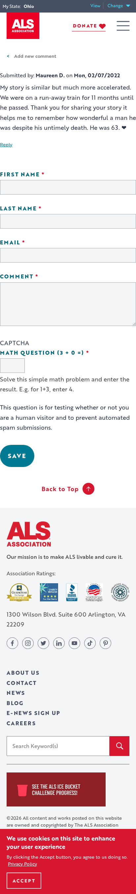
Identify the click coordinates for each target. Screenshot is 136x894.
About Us (23, 672)
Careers (21, 723)
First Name (41, 174)
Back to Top (60, 488)
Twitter (43, 643)
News (16, 693)
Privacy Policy (22, 864)
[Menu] (123, 26)
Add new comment (35, 56)
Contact (22, 683)
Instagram (28, 643)
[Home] (23, 26)
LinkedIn (59, 643)
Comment (38, 276)
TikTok (90, 643)
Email (31, 242)
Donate (85, 25)
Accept (24, 880)
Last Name (39, 208)
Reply (6, 144)
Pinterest (105, 643)
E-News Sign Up (33, 713)
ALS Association (29, 534)
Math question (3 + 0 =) (63, 353)
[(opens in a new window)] (19, 592)
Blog (15, 703)
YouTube (74, 643)
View (96, 6)
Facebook (12, 643)
